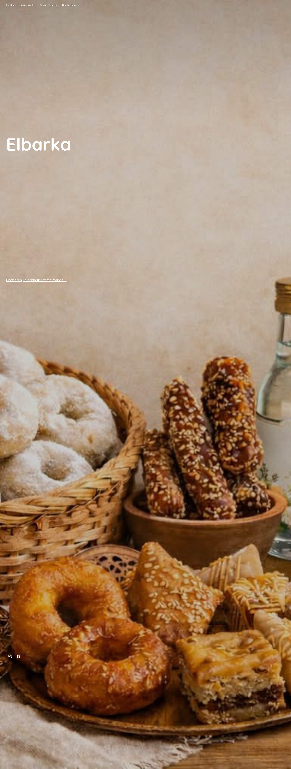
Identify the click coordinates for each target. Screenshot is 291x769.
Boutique (11, 5)
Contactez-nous (71, 5)
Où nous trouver (48, 5)
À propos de (27, 5)
